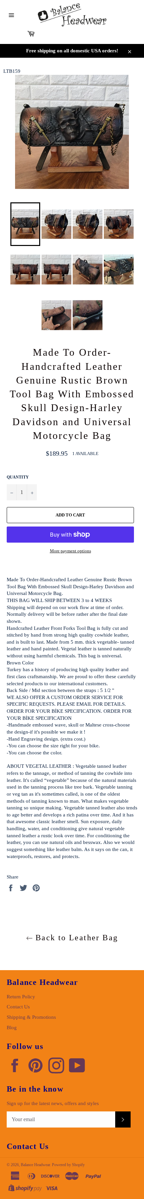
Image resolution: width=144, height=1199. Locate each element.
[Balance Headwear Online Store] (72, 15)
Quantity (18, 477)
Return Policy (21, 996)
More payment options (70, 550)
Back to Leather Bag (75, 937)
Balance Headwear (35, 1164)
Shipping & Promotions (31, 1017)
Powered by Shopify (68, 1164)
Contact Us (18, 1006)
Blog (12, 1027)
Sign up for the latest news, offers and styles (53, 1103)
